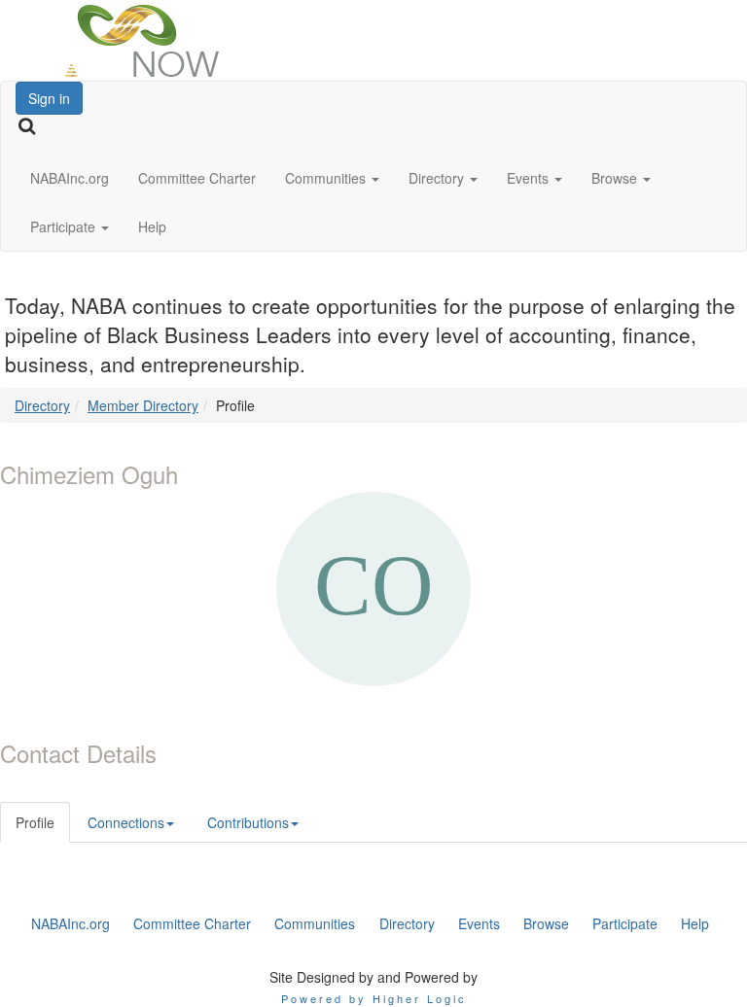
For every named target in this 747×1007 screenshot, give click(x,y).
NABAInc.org (69, 178)
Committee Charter (197, 178)
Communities (327, 178)
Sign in (49, 98)
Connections (126, 822)
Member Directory (143, 405)
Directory (438, 178)
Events (529, 178)
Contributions (248, 822)
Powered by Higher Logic (374, 998)
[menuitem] (70, 923)
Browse (616, 178)
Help (152, 226)
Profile (35, 822)
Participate (64, 226)
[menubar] (370, 923)
